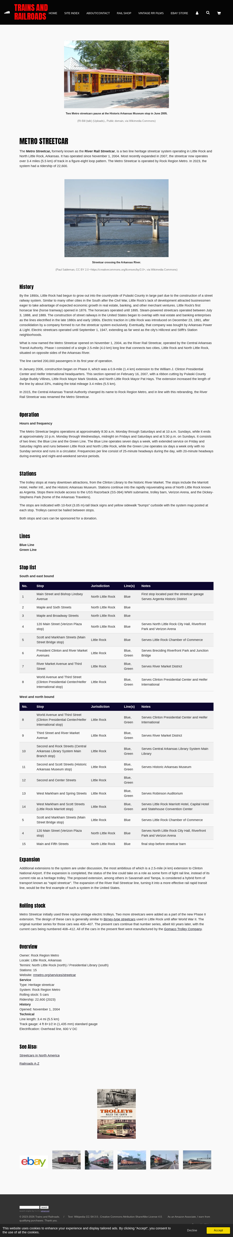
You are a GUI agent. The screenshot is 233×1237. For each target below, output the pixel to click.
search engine (25, 1211)
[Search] (208, 12)
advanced (45, 1211)
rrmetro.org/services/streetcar (54, 975)
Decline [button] (192, 1230)
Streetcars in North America (39, 1055)
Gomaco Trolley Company (183, 929)
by (36, 1211)
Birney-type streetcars (119, 919)
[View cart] (219, 13)
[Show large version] (116, 218)
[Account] (197, 13)
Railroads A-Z (29, 1063)
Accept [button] (218, 1230)
